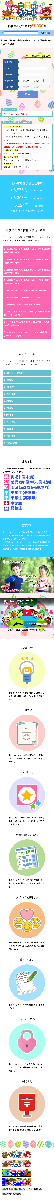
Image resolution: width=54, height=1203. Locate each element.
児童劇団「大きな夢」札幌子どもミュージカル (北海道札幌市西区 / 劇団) (27, 250)
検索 (27, 94)
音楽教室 (9, 380)
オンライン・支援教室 (15, 373)
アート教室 (10, 422)
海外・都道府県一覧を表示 (38, 56)
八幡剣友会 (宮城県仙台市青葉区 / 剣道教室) (23, 304)
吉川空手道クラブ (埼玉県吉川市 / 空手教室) (23, 298)
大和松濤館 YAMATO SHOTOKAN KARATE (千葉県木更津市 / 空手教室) (26, 323)
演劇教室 (9, 429)
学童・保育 (10, 436)
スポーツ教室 (11, 394)
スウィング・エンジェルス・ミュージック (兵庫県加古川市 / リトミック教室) (27, 334)
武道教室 (9, 401)
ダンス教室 (10, 387)
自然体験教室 (11, 443)
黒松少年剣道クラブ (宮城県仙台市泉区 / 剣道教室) (26, 290)
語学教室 (9, 415)
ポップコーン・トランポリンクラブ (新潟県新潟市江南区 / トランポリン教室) (27, 313)
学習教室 (9, 408)
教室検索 (18, 364)
